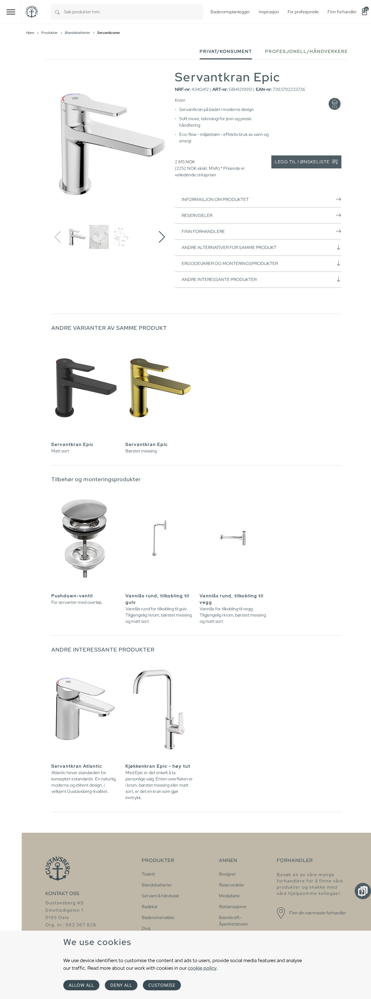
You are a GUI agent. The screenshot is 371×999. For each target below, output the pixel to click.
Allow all (81, 985)
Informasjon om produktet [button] (215, 199)
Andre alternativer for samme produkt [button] (229, 247)
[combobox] (133, 11)
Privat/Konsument (226, 51)
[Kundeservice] (363, 891)
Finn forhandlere (203, 231)
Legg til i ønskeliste (303, 162)
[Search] (57, 11)
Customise (161, 985)
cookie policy (202, 968)
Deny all (121, 985)
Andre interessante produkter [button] (219, 279)
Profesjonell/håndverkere (306, 51)
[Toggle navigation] (11, 12)
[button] (162, 237)
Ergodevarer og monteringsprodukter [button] (230, 263)
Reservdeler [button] (197, 215)
